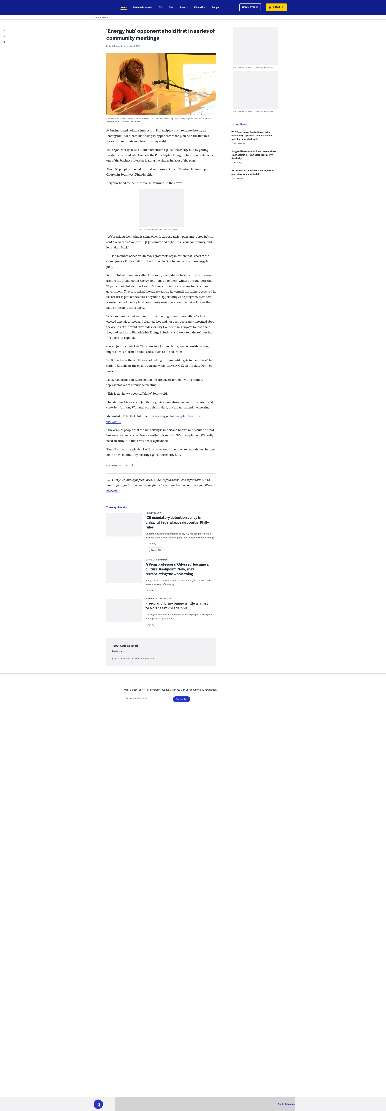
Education (199, 7)
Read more (117, 651)
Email (132, 465)
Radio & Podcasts (143, 7)
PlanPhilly (151, 598)
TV (160, 7)
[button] (98, 1104)
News (123, 7)
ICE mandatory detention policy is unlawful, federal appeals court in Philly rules (177, 522)
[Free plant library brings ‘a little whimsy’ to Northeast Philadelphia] (124, 612)
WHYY (102, 7)
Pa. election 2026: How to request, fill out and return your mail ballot (252, 172)
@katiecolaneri (122, 658)
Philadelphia (101, 17)
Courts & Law (154, 513)
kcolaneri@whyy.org (145, 658)
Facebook (120, 465)
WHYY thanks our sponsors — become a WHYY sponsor (158, 229)
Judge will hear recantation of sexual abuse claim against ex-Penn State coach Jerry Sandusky (253, 155)
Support (216, 7)
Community (165, 598)
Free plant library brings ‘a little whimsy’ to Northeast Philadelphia (177, 605)
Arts (171, 7)
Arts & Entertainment (157, 560)
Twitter (126, 465)
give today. (113, 491)
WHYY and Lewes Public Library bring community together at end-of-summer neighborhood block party (251, 135)
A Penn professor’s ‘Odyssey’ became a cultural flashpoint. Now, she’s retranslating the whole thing (177, 569)
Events (184, 7)
